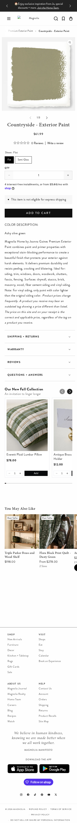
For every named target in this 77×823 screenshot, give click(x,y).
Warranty (15, 349)
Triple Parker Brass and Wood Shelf (19, 519)
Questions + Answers (25, 374)
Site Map (44, 721)
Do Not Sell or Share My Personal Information (40, 820)
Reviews (14, 362)
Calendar (44, 655)
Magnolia (19, 809)
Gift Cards (13, 667)
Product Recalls (47, 716)
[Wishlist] (63, 18)
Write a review (55, 143)
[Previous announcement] (7, 6)
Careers (11, 705)
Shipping (43, 705)
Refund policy (38, 809)
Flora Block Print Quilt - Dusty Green (55, 519)
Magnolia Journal (17, 688)
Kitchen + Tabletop (18, 655)
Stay (41, 650)
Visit (42, 634)
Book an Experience (50, 661)
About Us (14, 683)
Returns (43, 710)
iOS (23, 768)
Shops (42, 639)
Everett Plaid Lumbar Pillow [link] (24, 455)
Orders (43, 699)
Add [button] (36, 473)
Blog (10, 710)
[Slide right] (47, 118)
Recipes (11, 716)
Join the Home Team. (48, 8)
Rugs (10, 661)
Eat (41, 645)
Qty (7, 168)
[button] (9, 18)
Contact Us (45, 688)
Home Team (14, 699)
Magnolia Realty (16, 694)
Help (42, 683)
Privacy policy (40, 814)
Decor (10, 650)
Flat (9, 158)
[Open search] (56, 18)
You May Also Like (20, 509)
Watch (11, 721)
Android (54, 768)
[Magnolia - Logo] (32, 18)
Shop (11, 634)
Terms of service (61, 809)
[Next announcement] (70, 6)
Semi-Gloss (23, 158)
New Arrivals (14, 639)
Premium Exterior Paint (20, 31)
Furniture (12, 645)
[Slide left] (30, 118)
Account (43, 694)
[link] (27, 425)
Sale (9, 672)
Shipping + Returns (23, 336)
